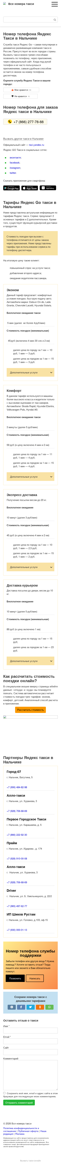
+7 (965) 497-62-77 (17, 906)
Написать (34, 978)
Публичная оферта (28, 1131)
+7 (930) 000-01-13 (17, 929)
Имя (6, 1026)
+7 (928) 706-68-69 (17, 811)
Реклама (19, 1133)
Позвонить (15, 978)
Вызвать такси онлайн (30, 1160)
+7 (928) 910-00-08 (17, 858)
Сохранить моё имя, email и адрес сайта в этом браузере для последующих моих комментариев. (30, 1095)
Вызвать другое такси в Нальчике (23, 139)
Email (7, 1036)
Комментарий (10, 1058)
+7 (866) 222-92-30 (17, 834)
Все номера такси (21, 4)
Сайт (6, 1047)
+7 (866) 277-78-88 (29, 121)
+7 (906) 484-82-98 (17, 787)
